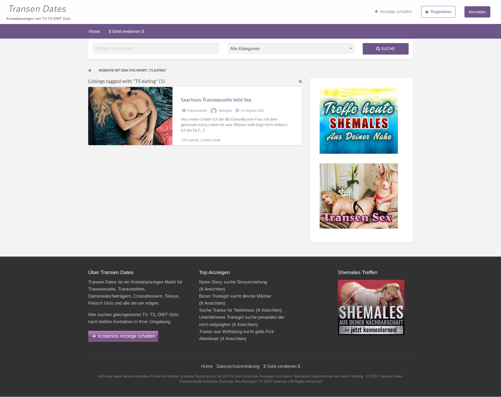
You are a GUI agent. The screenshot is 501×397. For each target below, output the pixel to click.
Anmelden (477, 12)
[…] (201, 130)
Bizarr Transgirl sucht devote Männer (235, 296)
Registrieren (441, 11)
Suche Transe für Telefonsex (227, 310)
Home (94, 31)
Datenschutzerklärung (238, 366)
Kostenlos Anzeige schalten (126, 336)
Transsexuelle (197, 110)
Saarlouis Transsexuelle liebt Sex (216, 100)
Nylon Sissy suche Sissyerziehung (233, 282)
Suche (387, 48)
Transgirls (225, 110)
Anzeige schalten (396, 11)
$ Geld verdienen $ (126, 31)
